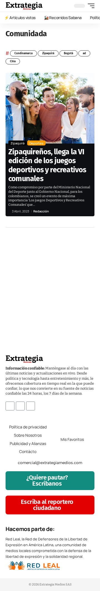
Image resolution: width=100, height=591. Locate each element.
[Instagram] (20, 406)
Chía (13, 61)
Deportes (36, 143)
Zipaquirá (48, 53)
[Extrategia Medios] (24, 6)
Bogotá (68, 53)
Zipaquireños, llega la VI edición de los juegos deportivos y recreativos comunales (47, 165)
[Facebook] (10, 406)
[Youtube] (30, 406)
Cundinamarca (23, 53)
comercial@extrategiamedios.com (50, 462)
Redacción (41, 211)
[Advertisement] (50, 283)
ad (84, 53)
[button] (89, 6)
